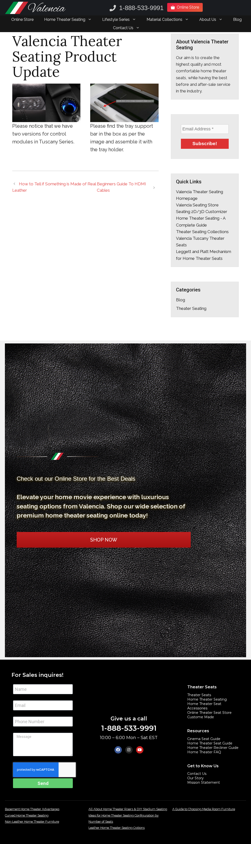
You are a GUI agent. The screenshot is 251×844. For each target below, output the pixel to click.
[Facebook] (118, 750)
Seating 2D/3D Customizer (201, 211)
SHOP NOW (103, 540)
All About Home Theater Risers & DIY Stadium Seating (127, 809)
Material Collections (164, 19)
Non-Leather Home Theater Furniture (32, 821)
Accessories (197, 708)
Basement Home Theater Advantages (32, 809)
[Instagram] (129, 750)
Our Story (195, 778)
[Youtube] (139, 750)
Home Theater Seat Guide (209, 743)
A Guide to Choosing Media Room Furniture (203, 809)
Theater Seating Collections (202, 231)
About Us (207, 19)
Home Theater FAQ (204, 752)
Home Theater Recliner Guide (212, 747)
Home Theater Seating (64, 19)
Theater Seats (199, 695)
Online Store (22, 19)
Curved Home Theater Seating (27, 815)
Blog (237, 19)
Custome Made (200, 717)
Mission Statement (203, 782)
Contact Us (123, 27)
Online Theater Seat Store (209, 712)
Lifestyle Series (116, 19)
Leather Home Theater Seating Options (116, 828)
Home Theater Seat (204, 704)
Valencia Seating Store (197, 204)
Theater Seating (191, 308)
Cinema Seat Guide (203, 739)
